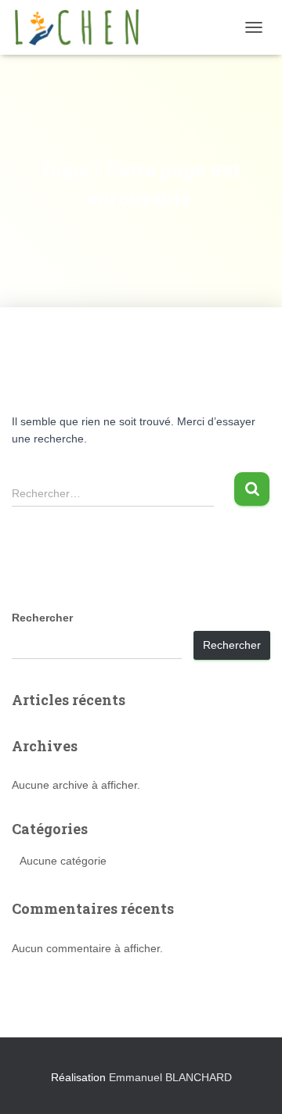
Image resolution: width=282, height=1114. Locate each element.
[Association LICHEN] (82, 27)
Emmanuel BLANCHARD (170, 1077)
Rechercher (42, 617)
